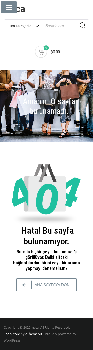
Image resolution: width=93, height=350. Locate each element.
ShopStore (12, 333)
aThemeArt (33, 333)
